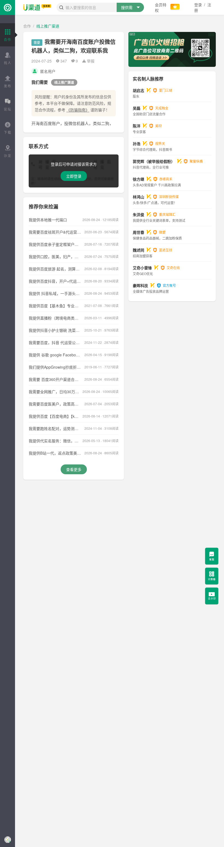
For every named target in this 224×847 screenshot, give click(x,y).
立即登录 (73, 176)
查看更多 (73, 469)
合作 (27, 26)
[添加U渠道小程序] (7, 839)
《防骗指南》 (77, 109)
